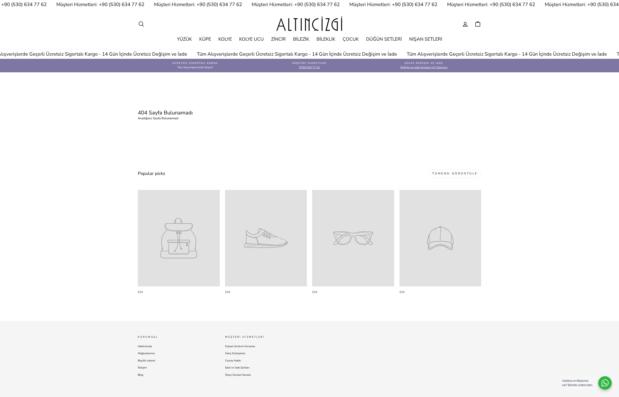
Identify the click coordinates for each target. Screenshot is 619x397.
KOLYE (225, 39)
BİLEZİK (301, 39)
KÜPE (205, 39)
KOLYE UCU (251, 39)
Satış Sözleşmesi (235, 353)
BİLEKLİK (326, 39)
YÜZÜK (184, 39)
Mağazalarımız (146, 353)
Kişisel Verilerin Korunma (240, 346)
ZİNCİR (278, 39)
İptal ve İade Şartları (237, 367)
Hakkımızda (145, 346)
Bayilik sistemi (146, 360)
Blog (140, 375)
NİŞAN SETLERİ (425, 39)
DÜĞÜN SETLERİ (384, 39)
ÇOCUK (351, 39)
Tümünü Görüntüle (455, 173)
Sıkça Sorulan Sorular (238, 375)
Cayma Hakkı (233, 360)
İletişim (142, 367)
